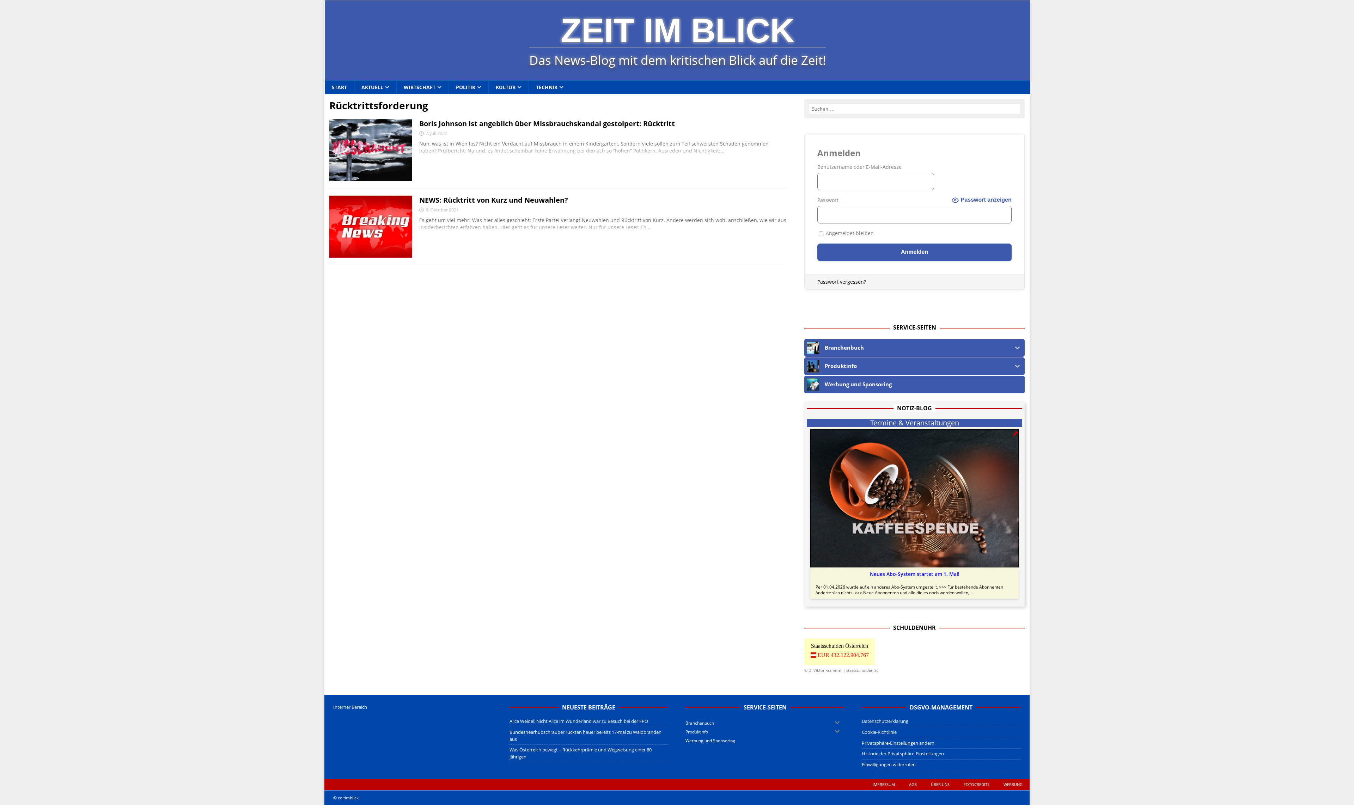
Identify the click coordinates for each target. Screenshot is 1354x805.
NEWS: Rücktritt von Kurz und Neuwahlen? (493, 200)
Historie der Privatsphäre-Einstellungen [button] (903, 753)
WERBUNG (1013, 784)
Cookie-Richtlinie (879, 732)
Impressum (884, 784)
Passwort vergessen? (841, 281)
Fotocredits (976, 784)
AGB (913, 784)
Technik (546, 87)
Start (339, 87)
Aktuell (372, 87)
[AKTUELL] (370, 150)
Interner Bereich (350, 707)
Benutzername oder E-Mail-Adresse (859, 167)
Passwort (827, 200)
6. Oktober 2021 (442, 210)
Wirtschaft (419, 87)
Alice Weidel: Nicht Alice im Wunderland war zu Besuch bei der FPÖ (579, 721)
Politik (465, 87)
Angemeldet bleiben (849, 233)
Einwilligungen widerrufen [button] (889, 764)
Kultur (506, 87)
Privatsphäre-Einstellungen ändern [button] (898, 743)
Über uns (940, 784)
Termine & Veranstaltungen (914, 423)
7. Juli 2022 (436, 133)
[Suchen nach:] (914, 109)
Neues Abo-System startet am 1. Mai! (914, 574)
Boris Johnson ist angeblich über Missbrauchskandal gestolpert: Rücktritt (547, 123)
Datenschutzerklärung (885, 721)
